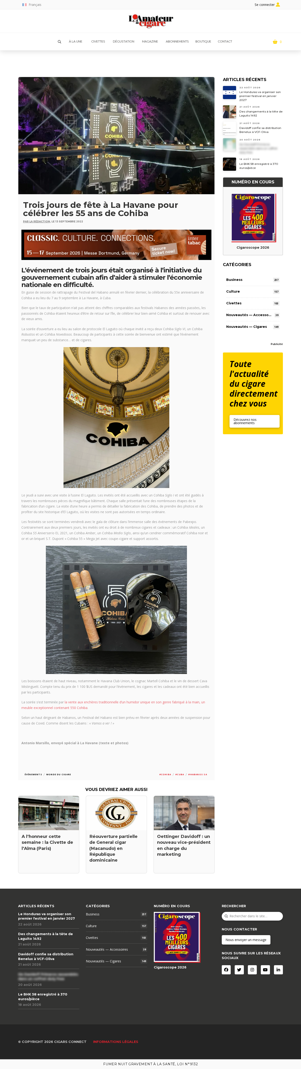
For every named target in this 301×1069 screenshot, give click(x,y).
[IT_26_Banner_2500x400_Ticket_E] (116, 244)
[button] (59, 42)
